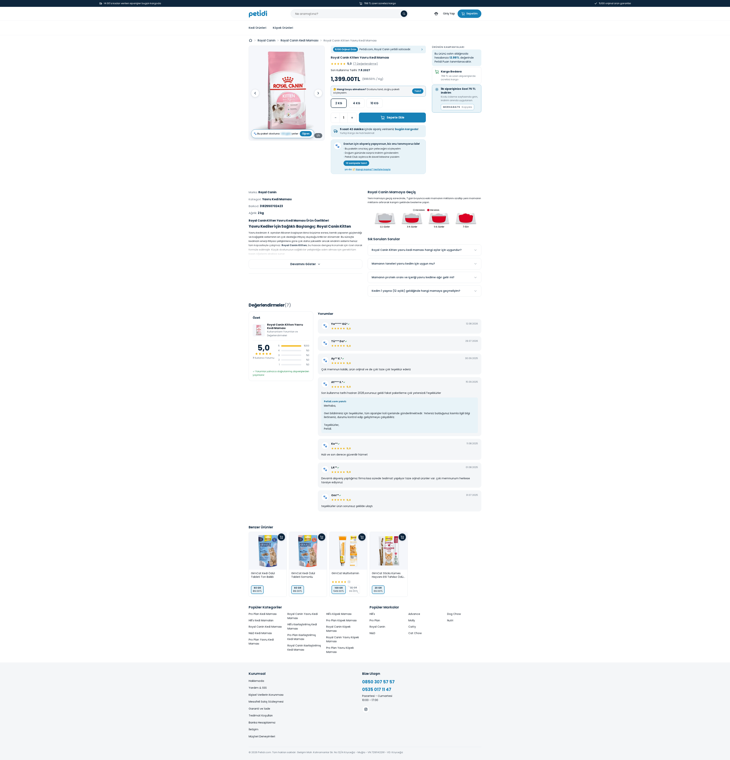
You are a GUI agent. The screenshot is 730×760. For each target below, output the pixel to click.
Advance (414, 614)
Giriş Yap (449, 13)
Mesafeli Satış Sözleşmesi (266, 702)
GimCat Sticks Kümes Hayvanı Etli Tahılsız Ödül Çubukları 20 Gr (388, 575)
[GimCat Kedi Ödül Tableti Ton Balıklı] (267, 551)
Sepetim (472, 13)
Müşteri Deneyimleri (262, 736)
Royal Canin (266, 40)
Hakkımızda (256, 681)
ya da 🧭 (367, 169)
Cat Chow (415, 633)
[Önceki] (255, 93)
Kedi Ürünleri (257, 28)
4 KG (356, 103)
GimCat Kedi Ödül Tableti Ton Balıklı (263, 575)
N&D (372, 633)
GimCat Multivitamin (345, 573)
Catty (412, 627)
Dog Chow (454, 614)
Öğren (305, 133)
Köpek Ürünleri (283, 28)
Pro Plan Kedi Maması (263, 614)
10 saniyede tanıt (356, 163)
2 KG (338, 103)
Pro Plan (375, 620)
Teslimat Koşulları (261, 715)
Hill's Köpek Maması (339, 614)
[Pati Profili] (436, 14)
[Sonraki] (318, 93)
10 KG (374, 103)
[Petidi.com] (258, 14)
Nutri (450, 620)
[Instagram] (365, 709)
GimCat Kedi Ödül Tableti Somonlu (303, 575)
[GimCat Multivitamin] (348, 551)
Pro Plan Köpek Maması (341, 620)
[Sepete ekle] (281, 537)
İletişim (253, 729)
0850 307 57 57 (378, 682)
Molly (411, 620)
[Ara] (404, 13)
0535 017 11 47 (376, 689)
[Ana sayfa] (250, 40)
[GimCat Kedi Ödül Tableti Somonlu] (308, 551)
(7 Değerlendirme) (365, 64)
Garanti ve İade (259, 709)
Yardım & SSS (258, 688)
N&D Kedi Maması (260, 633)
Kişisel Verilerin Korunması (266, 695)
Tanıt (417, 91)
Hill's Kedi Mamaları (261, 620)
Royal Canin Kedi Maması (299, 40)
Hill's (372, 614)
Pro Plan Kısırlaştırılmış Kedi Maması (301, 637)
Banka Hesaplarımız (262, 722)
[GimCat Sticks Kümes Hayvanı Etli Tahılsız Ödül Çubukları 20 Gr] (388, 551)
